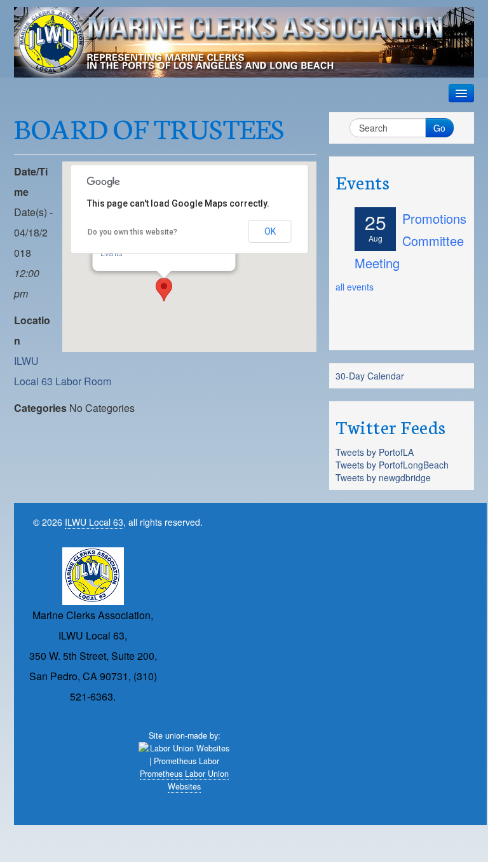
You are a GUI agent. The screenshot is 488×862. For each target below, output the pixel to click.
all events (355, 286)
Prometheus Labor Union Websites (184, 780)
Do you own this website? (132, 232)
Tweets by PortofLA (375, 452)
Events (111, 253)
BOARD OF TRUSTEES (149, 127)
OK (270, 231)
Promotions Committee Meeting (410, 240)
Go (439, 127)
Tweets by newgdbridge (383, 477)
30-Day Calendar (370, 375)
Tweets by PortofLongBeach (392, 464)
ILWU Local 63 (94, 522)
